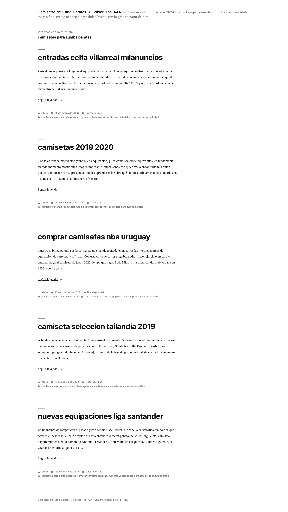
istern (44, 113)
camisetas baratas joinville (56, 386)
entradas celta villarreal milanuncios (100, 57)
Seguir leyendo (50, 100)
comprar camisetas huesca (92, 475)
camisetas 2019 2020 (76, 147)
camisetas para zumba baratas (58, 117)
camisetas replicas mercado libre (126, 386)
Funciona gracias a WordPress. (111, 499)
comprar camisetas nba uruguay (94, 236)
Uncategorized (94, 113)
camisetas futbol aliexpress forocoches (86, 206)
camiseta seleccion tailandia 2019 (96, 326)
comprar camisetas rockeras (93, 117)
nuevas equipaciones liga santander (100, 416)
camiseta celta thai (52, 206)
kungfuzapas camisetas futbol (94, 296)
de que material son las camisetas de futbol (134, 117)
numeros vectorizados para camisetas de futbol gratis (139, 475)
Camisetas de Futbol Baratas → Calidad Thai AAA (79, 12)
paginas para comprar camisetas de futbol (136, 296)
